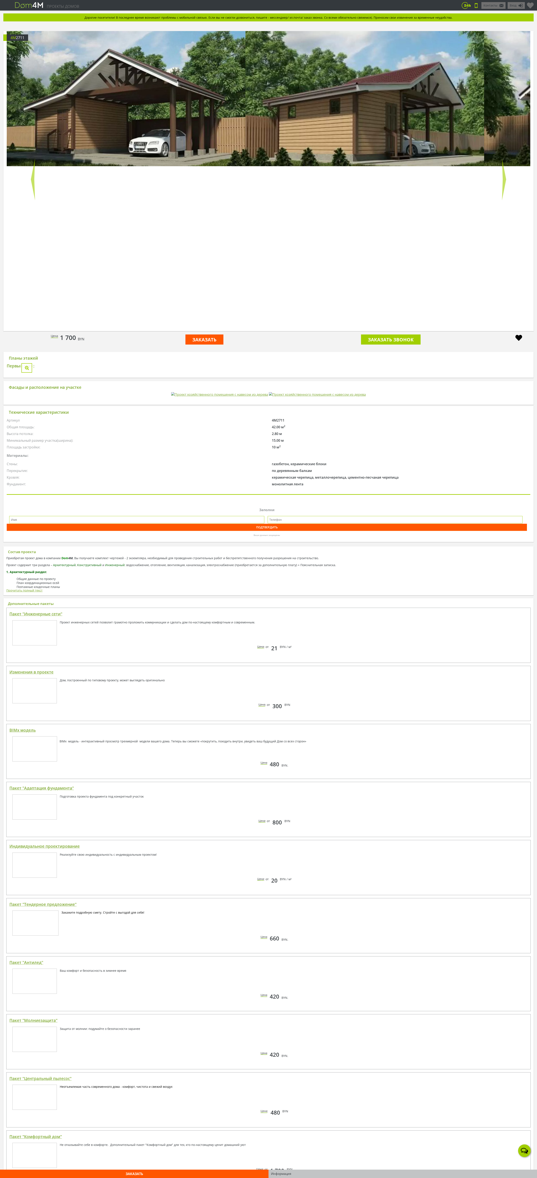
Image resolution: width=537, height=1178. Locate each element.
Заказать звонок (391, 339)
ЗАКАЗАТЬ (204, 339)
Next (504, 179)
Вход (513, 5)
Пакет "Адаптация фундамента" (41, 891)
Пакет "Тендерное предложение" (43, 1008)
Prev (33, 179)
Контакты (490, 5)
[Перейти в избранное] (530, 3)
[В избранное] (518, 338)
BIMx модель (22, 833)
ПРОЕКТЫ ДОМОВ (63, 6)
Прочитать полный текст (24, 694)
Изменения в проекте (31, 775)
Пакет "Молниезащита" (33, 1124)
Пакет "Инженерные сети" (35, 717)
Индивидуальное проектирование (44, 949)
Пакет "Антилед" (26, 1066)
